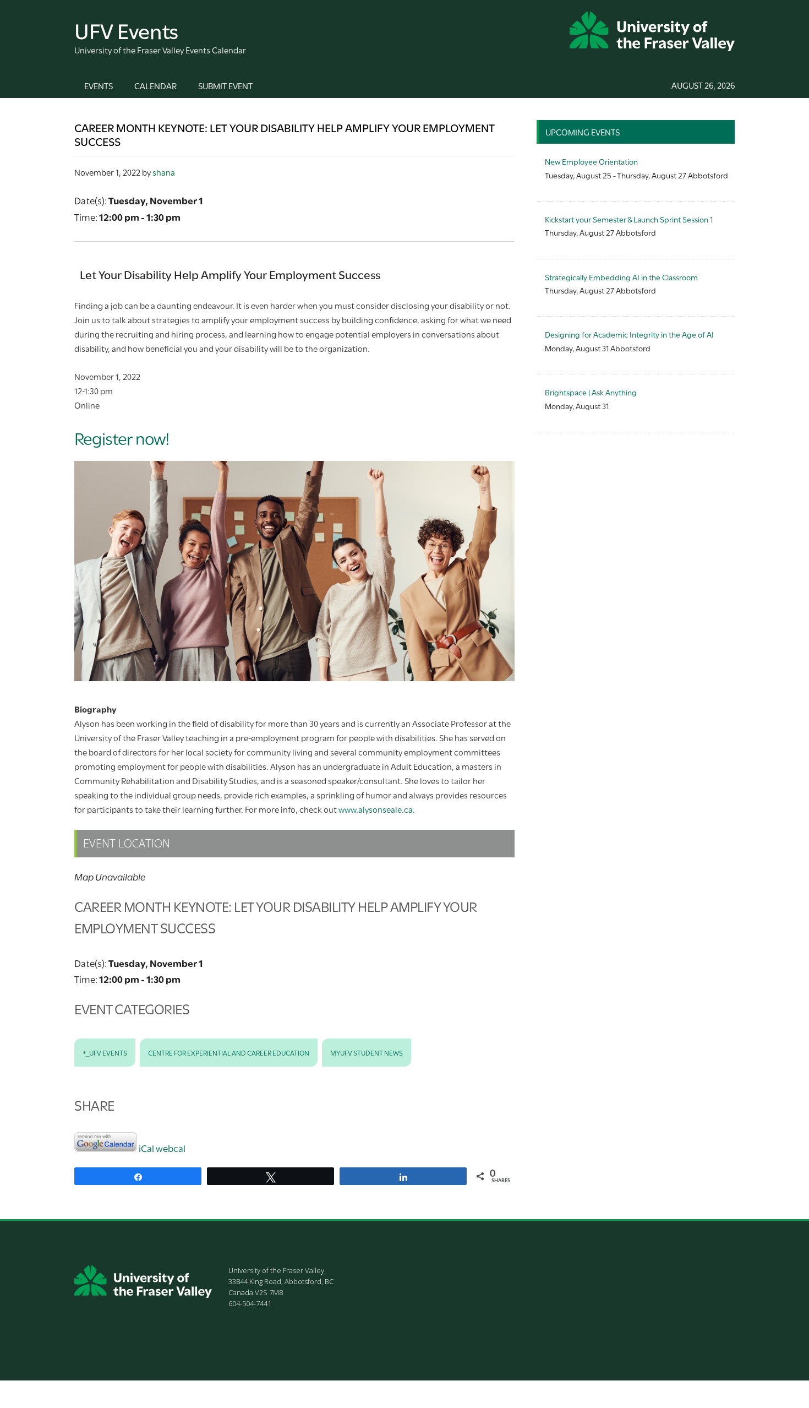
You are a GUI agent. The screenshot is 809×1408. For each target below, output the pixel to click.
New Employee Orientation (591, 161)
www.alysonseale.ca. (376, 809)
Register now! (122, 437)
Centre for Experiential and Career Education (228, 1052)
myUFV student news (366, 1052)
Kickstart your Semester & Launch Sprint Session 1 (629, 219)
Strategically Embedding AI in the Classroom (621, 276)
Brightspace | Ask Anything (591, 392)
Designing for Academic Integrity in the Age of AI (629, 334)
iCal (146, 1148)
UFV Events (126, 29)
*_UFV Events (105, 1052)
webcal (170, 1148)
